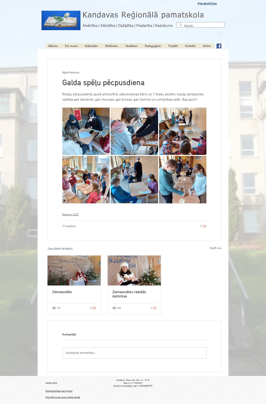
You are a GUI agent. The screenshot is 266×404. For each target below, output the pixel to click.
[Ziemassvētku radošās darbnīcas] (134, 270)
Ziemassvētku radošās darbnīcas (129, 294)
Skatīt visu (215, 248)
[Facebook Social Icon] (219, 46)
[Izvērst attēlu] (86, 131)
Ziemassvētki (62, 292)
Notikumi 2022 (70, 214)
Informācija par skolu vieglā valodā (62, 397)
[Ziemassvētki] (74, 270)
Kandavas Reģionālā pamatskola (143, 15)
